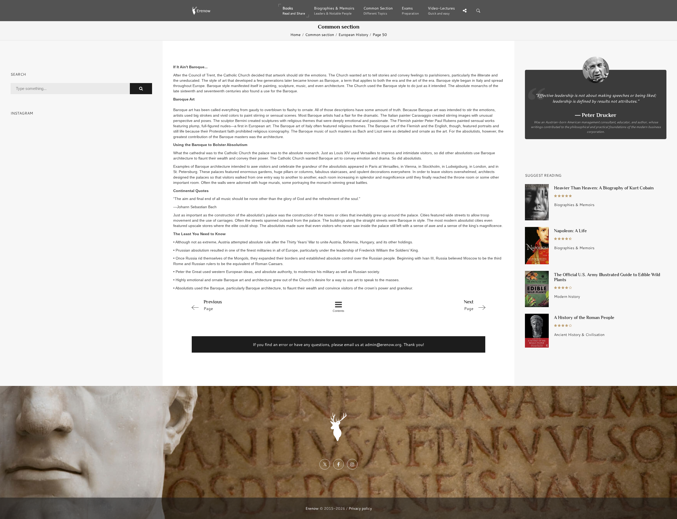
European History (353, 34)
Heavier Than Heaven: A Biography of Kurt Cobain (604, 187)
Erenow (312, 508)
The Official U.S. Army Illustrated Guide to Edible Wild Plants (607, 277)
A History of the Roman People (584, 317)
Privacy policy (360, 508)
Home (295, 34)
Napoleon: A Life (570, 230)
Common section (319, 34)
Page (213, 305)
